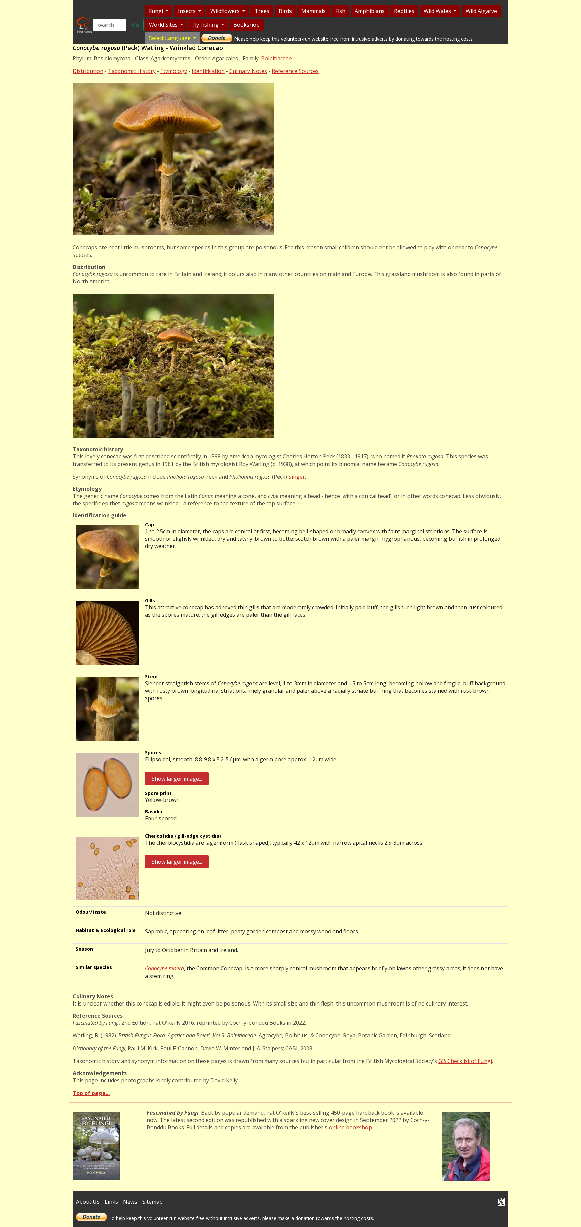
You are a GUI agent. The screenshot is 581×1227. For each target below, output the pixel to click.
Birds (285, 11)
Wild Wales (438, 11)
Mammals (313, 11)
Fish (340, 11)
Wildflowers (225, 11)
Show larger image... (177, 778)
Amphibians (370, 11)
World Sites (164, 24)
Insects (187, 11)
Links (111, 1201)
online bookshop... (352, 1127)
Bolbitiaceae (276, 58)
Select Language (170, 38)
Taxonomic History (132, 71)
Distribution (88, 71)
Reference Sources (295, 71)
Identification (208, 71)
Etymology (173, 71)
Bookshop (246, 24)
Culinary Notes (248, 71)
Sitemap (152, 1201)
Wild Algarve (481, 11)
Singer (296, 476)
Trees (262, 11)
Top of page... (91, 1093)
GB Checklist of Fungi (465, 1061)
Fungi (156, 11)
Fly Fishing (206, 24)
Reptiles (404, 11)
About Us (88, 1201)
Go (135, 25)
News (130, 1201)
